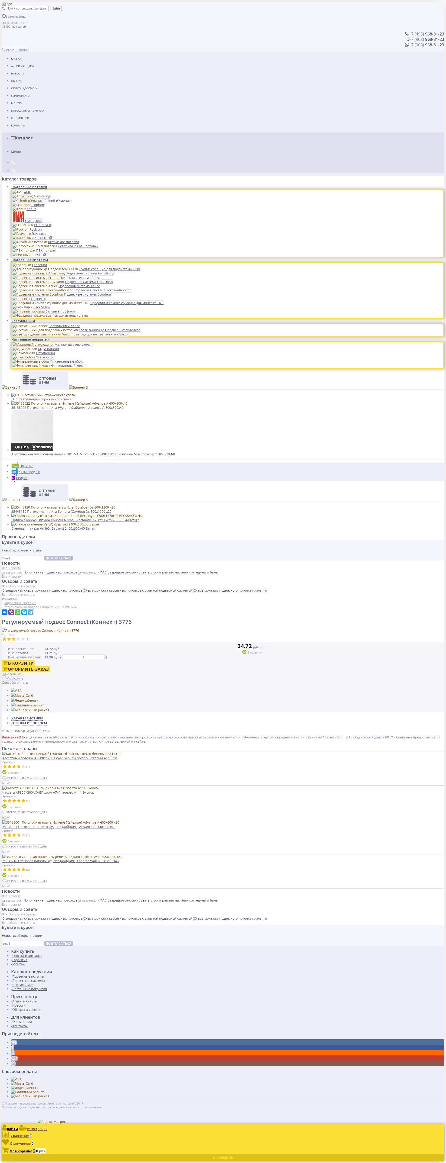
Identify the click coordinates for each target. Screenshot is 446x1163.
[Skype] (24, 612)
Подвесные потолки (29, 187)
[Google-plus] (14, 1058)
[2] (9, 639)
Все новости (11, 568)
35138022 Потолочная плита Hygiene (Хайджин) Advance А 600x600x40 (67, 407)
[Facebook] (12, 1048)
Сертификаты (20, 95)
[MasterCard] (22, 695)
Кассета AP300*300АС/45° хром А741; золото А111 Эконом (48, 792)
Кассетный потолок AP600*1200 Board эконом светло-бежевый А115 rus (60, 758)
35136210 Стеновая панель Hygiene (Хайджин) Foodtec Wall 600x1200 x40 (60, 861)
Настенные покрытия (30, 339)
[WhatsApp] (17, 612)
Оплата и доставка (24, 88)
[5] (23, 639)
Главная (17, 58)
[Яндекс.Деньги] (25, 700)
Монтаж (16, 103)
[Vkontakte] (14, 1042)
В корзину (20, 663)
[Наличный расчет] (27, 705)
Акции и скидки (22, 66)
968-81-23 (426, 34)
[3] (14, 639)
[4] (18, 639)
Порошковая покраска (27, 110)
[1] (4, 639)
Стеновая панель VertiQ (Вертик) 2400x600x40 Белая (53, 528)
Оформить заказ (28, 669)
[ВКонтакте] (4, 612)
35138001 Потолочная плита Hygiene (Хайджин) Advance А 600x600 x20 (58, 827)
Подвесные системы (29, 260)
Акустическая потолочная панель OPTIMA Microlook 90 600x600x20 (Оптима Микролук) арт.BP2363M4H (93, 454)
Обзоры (16, 81)
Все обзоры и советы (19, 586)
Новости (17, 73)
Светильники (23, 321)
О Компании (20, 118)
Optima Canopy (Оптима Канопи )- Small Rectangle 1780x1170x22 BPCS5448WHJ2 (75, 520)
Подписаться (58, 558)
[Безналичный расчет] (30, 710)
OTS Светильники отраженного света (41, 399)
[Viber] (11, 612)
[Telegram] (30, 612)
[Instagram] (13, 1064)
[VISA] (16, 690)
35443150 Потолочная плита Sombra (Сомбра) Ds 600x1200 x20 (61, 511)
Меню (16, 151)
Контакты (18, 125)
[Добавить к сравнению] (6, 782)
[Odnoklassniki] (13, 1053)
